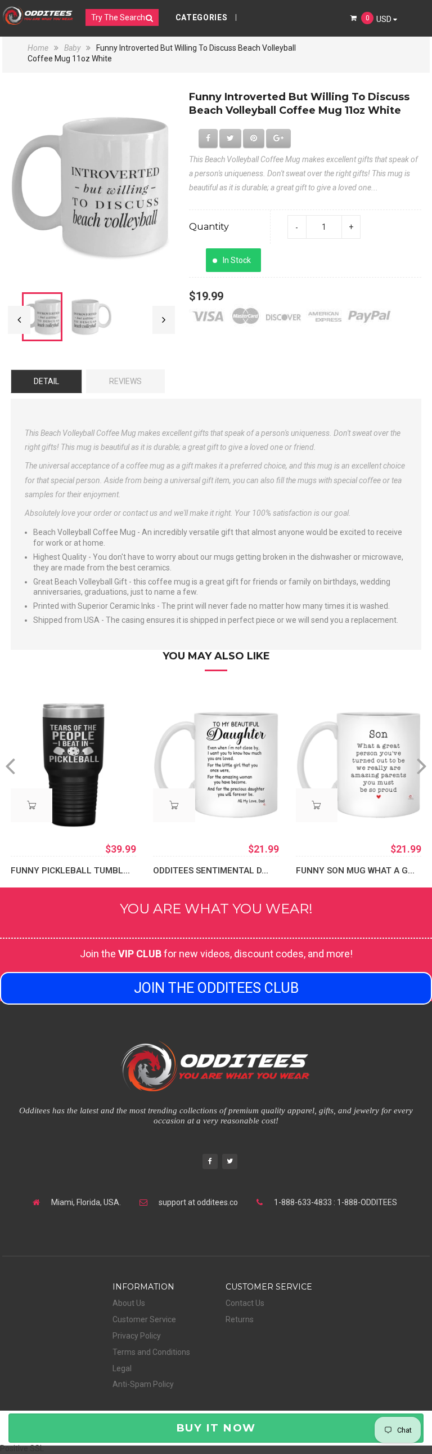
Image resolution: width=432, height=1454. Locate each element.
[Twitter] (229, 1162)
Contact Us (245, 1303)
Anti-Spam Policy (143, 1384)
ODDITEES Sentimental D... (210, 871)
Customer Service (144, 1319)
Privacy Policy (136, 1335)
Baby (72, 47)
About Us (128, 1303)
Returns (240, 1319)
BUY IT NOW (216, 1427)
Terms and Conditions (151, 1352)
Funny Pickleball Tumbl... (70, 871)
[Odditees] (38, 15)
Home (39, 47)
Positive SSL (22, 1448)
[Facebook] (210, 1162)
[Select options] (31, 805)
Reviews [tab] (125, 381)
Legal (122, 1368)
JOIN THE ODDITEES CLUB (216, 988)
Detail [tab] (46, 381)
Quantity (209, 226)
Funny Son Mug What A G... (355, 871)
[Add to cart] (174, 805)
